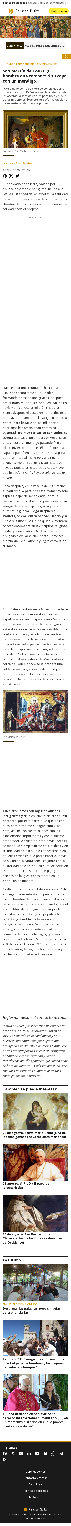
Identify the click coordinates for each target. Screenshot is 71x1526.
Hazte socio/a (59, 11)
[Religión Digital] (24, 11)
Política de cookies (35, 1491)
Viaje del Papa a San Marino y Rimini (45, 46)
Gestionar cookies (36, 1518)
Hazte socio (35, 1497)
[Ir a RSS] (5, 1460)
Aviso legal (35, 1484)
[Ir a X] (13, 1453)
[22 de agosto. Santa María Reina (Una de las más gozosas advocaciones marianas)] (35, 1111)
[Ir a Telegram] (62, 1453)
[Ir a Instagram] (21, 1453)
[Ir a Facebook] (5, 1453)
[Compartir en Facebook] (5, 176)
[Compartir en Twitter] (11, 176)
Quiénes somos (35, 1471)
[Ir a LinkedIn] (30, 1453)
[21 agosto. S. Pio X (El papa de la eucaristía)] (35, 1162)
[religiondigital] (35, 1509)
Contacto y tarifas (35, 1478)
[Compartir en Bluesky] (17, 176)
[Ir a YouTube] (38, 1453)
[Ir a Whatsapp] (54, 1453)
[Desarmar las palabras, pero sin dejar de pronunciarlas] (35, 1282)
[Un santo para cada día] (35, 27)
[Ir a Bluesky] (46, 1453)
